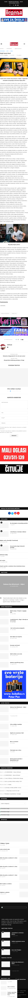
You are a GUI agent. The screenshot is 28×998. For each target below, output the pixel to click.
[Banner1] (14, 808)
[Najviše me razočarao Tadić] (4, 735)
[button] (1, 380)
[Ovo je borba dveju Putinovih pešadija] (4, 548)
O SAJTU (5, 1)
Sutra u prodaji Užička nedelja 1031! (13, 781)
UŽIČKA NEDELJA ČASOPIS (14, 3)
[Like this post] (16, 339)
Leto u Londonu (11, 986)
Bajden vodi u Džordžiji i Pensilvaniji (9, 540)
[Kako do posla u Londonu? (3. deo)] (23, 860)
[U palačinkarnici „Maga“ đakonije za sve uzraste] (4, 621)
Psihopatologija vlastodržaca (18, 979)
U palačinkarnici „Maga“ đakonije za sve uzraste (19, 620)
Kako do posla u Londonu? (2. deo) (8, 866)
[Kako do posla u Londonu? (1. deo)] (23, 877)
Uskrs (1, 778)
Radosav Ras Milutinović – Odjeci (14, 584)
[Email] (17, 5)
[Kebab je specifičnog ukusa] (4, 665)
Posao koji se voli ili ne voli (13, 790)
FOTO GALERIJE (20, 992)
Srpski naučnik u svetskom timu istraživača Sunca (12, 566)
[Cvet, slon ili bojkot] (5, 952)
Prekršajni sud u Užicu (15, 750)
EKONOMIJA (9, 48)
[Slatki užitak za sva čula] (4, 656)
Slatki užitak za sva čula (16, 654)
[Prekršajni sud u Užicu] (4, 752)
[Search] (26, 44)
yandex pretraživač (5, 313)
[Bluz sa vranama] (4, 744)
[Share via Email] (22, 339)
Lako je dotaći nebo (5, 849)
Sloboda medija (4, 554)
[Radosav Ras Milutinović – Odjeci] (4, 709)
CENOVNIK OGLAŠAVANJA (13, 1)
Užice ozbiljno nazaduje (16, 724)
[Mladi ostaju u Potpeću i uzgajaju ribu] (4, 613)
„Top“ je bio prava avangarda (17, 628)
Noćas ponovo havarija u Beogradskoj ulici (16, 759)
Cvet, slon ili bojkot (16, 950)
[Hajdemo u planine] (23, 894)
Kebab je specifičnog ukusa (17, 662)
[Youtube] (15, 5)
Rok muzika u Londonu (6, 883)
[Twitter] (11, 5)
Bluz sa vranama (14, 741)
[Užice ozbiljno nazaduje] (4, 726)
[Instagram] (13, 5)
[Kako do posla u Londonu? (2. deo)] (23, 868)
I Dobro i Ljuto (4, 843)
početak (2, 48)
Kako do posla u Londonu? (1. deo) (8, 875)
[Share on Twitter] (19, 339)
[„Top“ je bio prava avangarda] (4, 630)
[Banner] (14, 814)
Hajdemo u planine (4, 892)
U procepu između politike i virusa (13, 787)
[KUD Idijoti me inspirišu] (4, 639)
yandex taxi (14, 313)
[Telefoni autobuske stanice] (5, 943)
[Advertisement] (14, 32)
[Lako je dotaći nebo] (23, 851)
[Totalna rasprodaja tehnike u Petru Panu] (4, 993)
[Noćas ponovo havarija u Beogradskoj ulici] (4, 761)
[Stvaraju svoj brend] (4, 647)
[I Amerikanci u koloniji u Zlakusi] (4, 534)
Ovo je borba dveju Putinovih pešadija (17, 546)
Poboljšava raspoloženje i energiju (12, 794)
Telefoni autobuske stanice (18, 941)
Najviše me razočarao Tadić (19, 389)
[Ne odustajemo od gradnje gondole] (4, 525)
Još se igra (2, 560)
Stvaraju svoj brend (15, 645)
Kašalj (9, 784)
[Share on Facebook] (18, 339)
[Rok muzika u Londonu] (23, 886)
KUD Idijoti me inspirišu (16, 636)
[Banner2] (14, 811)
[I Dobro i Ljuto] (14, 832)
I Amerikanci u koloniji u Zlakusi (18, 531)
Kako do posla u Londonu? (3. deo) (8, 858)
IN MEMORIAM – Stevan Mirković (13, 772)
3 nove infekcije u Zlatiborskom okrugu (13, 778)
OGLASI (21, 1)
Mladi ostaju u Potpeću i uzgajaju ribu (18, 611)
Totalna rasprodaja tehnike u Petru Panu (11, 993)
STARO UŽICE (23, 990)
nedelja (6, 55)
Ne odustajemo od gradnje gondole (19, 523)
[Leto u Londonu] (4, 988)
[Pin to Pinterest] (21, 339)
